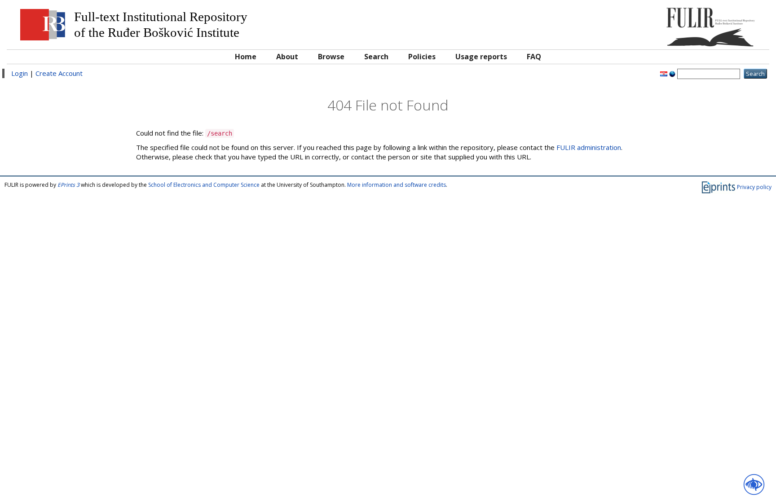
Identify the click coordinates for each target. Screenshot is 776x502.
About (287, 57)
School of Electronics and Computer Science (204, 185)
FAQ (534, 57)
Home (245, 57)
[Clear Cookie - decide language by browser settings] (672, 73)
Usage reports (481, 57)
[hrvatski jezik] (663, 73)
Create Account (59, 73)
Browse (331, 57)
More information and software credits (396, 185)
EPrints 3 (68, 185)
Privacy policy (754, 186)
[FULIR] (669, 23)
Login (19, 73)
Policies (422, 57)
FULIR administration (588, 147)
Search (376, 57)
